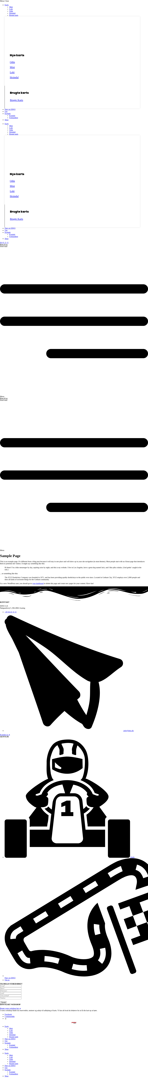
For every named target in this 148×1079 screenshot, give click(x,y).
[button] (74, 1)
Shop (6, 120)
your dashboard (38, 583)
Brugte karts (13, 15)
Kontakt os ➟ (5, 735)
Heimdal (12, 13)
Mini (11, 7)
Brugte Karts (16, 100)
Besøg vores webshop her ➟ (10, 1008)
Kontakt (8, 114)
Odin (11, 11)
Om (6, 111)
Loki (11, 9)
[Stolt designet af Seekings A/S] (6, 1019)
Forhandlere (13, 118)
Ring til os (4, 245)
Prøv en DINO (10, 109)
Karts (7, 5)
